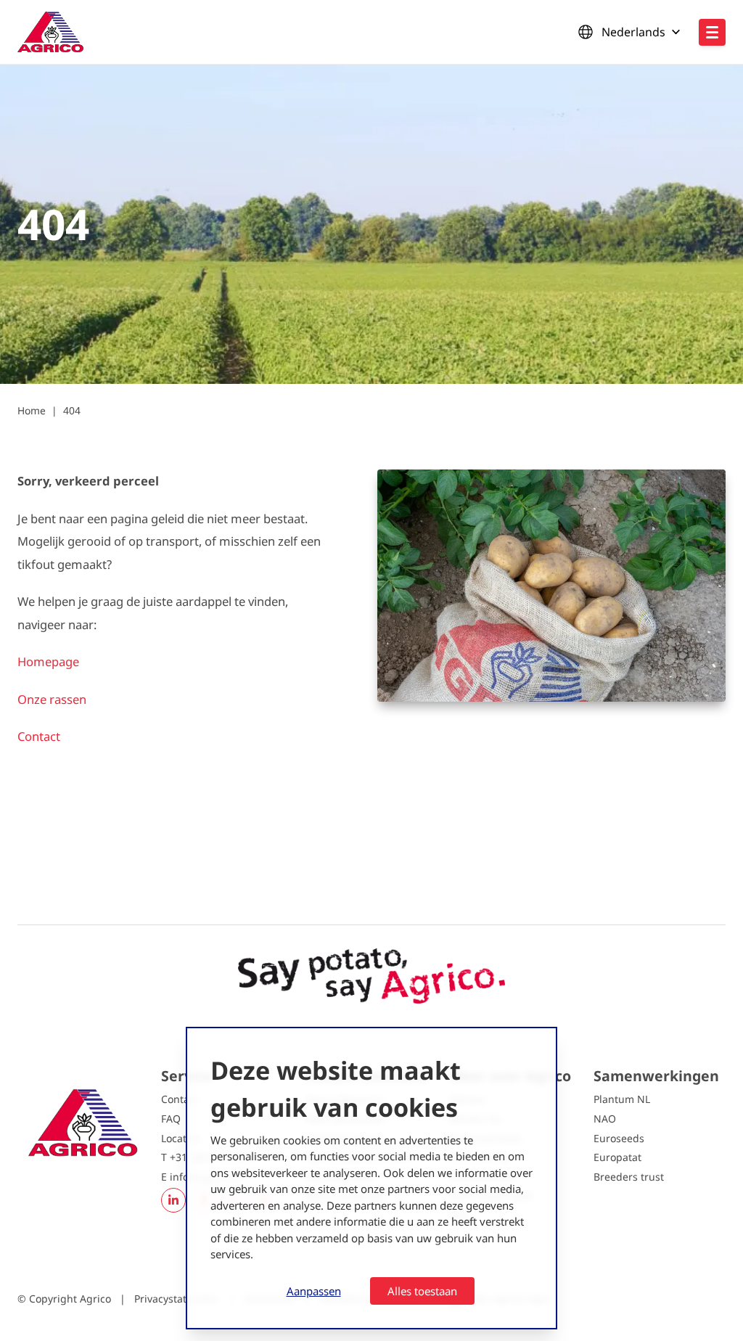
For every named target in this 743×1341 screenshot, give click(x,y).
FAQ (171, 1118)
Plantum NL (622, 1099)
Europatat (617, 1157)
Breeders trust (629, 1177)
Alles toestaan (422, 1291)
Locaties (180, 1138)
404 (72, 410)
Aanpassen (314, 1291)
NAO (605, 1118)
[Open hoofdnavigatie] (712, 32)
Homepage (49, 661)
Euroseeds (619, 1138)
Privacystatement (177, 1298)
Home (31, 410)
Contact (38, 736)
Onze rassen (51, 699)
